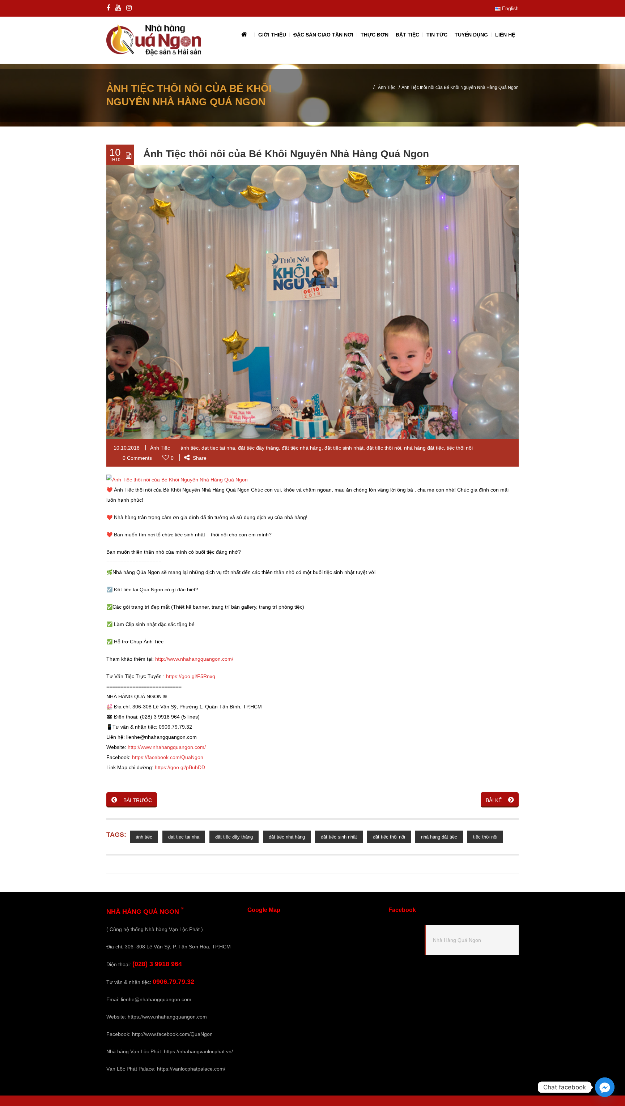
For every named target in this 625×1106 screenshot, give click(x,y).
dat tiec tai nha (218, 448)
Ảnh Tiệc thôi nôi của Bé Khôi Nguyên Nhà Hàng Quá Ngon (286, 153)
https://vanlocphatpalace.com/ (191, 1069)
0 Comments (137, 458)
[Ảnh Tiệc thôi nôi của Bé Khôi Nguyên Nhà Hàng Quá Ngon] (177, 479)
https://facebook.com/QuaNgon (167, 757)
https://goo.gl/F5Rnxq (190, 676)
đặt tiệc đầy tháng (258, 448)
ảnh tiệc (189, 448)
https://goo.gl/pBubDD (180, 767)
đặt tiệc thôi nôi (383, 448)
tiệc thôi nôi (460, 448)
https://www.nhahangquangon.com (167, 1017)
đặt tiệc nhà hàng (302, 448)
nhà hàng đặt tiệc (424, 448)
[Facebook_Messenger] (605, 1087)
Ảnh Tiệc (386, 87)
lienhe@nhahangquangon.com (156, 999)
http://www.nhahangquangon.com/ (194, 659)
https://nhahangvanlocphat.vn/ (198, 1051)
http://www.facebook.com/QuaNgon (172, 1034)
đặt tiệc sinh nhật (343, 448)
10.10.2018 (127, 448)
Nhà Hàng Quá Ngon (457, 940)
